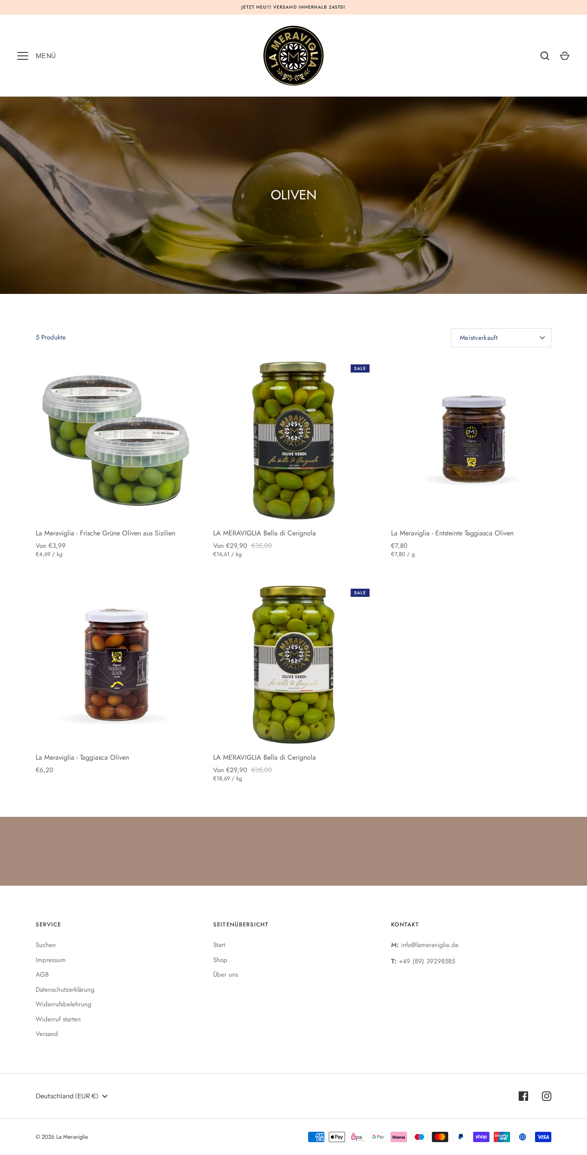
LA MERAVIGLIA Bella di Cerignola (264, 533)
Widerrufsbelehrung (64, 1004)
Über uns (225, 974)
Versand (47, 1034)
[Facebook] (523, 1096)
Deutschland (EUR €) (67, 1096)
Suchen (46, 945)
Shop (220, 960)
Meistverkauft (479, 337)
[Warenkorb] (564, 55)
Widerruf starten (58, 1019)
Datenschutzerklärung (65, 989)
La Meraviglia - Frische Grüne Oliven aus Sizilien (105, 533)
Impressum (51, 960)
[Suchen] (544, 55)
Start (219, 945)
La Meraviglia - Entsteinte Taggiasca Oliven (452, 533)
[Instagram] (546, 1096)
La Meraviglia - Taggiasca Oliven (82, 757)
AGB (42, 974)
